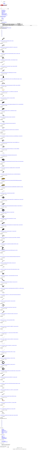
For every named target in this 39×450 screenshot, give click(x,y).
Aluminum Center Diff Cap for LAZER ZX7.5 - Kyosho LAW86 (8, 402)
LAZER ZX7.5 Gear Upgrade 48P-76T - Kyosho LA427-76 (7, 364)
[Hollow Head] (20, 25)
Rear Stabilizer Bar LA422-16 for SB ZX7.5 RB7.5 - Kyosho (7, 351)
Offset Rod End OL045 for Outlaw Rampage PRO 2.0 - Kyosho (8, 218)
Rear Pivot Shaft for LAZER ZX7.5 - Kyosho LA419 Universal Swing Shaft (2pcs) (10, 294)
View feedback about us (5, 441)
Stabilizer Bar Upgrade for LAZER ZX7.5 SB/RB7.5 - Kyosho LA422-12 (9, 326)
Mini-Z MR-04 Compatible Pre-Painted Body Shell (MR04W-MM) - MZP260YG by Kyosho (11, 186)
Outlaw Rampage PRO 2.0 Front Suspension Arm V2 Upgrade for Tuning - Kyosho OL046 (11, 224)
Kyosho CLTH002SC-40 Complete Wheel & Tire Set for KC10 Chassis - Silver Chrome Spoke (11, 161)
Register (4, 3)
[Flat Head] (20, 24)
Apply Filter (2, 26)
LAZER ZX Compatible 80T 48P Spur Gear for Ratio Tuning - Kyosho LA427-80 (10, 370)
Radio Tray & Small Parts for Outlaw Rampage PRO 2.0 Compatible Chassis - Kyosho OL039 (11, 199)
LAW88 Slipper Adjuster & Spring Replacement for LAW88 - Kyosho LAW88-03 (10, 85)
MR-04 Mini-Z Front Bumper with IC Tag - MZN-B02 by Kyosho (8, 110)
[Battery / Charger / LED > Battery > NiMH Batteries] (9, 24)
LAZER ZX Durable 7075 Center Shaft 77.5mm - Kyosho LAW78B (8, 66)
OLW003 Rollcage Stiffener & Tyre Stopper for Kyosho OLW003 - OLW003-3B (10, 237)
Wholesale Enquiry (4, 438)
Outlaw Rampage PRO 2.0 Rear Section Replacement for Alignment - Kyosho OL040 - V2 (11, 205)
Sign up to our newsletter (3, 446)
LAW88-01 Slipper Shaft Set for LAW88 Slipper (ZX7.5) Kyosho (8, 72)
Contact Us (3, 435)
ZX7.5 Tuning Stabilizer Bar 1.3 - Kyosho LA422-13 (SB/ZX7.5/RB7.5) (9, 332)
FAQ (2, 436)
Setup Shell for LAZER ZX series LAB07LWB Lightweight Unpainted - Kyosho (10, 383)
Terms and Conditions (4, 432)
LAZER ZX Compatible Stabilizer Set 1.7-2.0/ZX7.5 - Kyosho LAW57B (9, 389)
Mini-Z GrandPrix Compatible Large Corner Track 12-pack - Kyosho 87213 (9, 129)
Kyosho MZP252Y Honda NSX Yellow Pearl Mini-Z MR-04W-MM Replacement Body (11, 180)
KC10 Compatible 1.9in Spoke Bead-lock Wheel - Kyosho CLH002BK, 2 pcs (9, 142)
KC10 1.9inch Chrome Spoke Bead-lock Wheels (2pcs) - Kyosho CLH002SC (9, 148)
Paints (2, 12)
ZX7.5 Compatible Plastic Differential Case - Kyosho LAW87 (7, 408)
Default (3, 27)
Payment (3, 429)
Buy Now (2, 43)
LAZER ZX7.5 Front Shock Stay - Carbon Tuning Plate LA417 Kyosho (9, 275)
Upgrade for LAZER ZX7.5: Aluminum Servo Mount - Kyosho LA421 (9, 313)
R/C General (3, 11)
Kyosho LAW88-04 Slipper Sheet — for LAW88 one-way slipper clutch (9, 91)
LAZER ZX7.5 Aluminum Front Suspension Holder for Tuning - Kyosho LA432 (10, 53)
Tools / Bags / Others (4, 13)
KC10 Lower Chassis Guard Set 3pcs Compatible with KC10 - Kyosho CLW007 (10, 167)
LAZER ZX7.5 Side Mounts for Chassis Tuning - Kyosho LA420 (8, 307)
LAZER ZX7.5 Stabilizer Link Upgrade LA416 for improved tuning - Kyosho (9, 269)
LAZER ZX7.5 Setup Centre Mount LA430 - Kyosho (6, 40)
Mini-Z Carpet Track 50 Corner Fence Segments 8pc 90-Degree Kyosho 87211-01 (10, 256)
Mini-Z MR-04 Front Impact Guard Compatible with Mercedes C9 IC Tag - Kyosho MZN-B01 (11, 104)
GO (8, 8)
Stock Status (9, 27)
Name (5, 27)
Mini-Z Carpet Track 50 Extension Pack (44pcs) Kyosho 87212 (8, 123)
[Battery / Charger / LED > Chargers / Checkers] (9, 25)
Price (7, 27)
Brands (3, 433)
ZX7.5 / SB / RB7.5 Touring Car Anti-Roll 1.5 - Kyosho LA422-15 (8, 345)
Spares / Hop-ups (4, 10)
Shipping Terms (4, 430)
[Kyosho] (1, 23)
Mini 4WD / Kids (4, 14)
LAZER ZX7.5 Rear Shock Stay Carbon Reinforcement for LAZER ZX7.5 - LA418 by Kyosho (12, 288)
